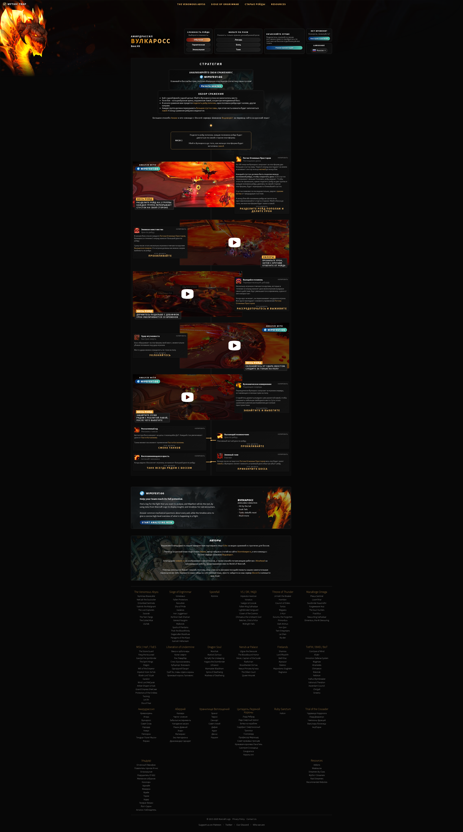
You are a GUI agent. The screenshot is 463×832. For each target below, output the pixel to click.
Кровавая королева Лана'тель (248, 744)
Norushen (180, 603)
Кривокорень (146, 713)
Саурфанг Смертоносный (248, 727)
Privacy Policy (238, 819)
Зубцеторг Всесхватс (180, 665)
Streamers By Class (317, 772)
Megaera (282, 610)
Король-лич (248, 754)
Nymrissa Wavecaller (146, 596)
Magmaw (317, 661)
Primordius (282, 620)
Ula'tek (146, 624)
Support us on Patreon (209, 824)
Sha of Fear (146, 703)
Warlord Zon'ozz (214, 654)
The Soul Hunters (316, 610)
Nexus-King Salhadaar (316, 617)
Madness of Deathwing (214, 675)
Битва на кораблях (248, 723)
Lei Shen (282, 634)
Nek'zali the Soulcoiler (146, 599)
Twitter (228, 824)
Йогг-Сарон (146, 806)
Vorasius (248, 599)
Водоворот (227, 117)
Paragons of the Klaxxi (180, 638)
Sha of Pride (180, 606)
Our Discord (242, 824)
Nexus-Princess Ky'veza (249, 668)
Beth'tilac (283, 658)
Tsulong (146, 696)
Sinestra (316, 693)
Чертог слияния (180, 717)
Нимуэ (146, 730)
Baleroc (282, 665)
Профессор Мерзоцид (249, 737)
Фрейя (146, 792)
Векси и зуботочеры (180, 651)
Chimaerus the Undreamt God (248, 617)
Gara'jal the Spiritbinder (146, 658)
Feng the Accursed (146, 654)
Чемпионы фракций (317, 720)
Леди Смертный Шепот (248, 720)
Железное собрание (146, 778)
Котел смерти (180, 654)
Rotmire (214, 596)
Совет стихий (214, 723)
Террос (214, 717)
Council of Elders (282, 603)
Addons (317, 765)
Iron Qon (282, 627)
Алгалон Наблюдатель (146, 810)
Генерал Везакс (146, 803)
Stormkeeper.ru (244, 551)
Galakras (180, 610)
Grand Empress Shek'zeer (146, 689)
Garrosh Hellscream (180, 641)
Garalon (146, 679)
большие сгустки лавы (206, 108)
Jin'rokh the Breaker (282, 596)
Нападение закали (180, 723)
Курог (214, 730)
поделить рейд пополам (204, 103)
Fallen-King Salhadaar (248, 606)
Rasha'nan (248, 661)
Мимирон (146, 789)
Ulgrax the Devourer (248, 651)
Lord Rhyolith (283, 654)
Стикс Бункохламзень (180, 661)
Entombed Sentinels (146, 603)
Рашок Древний (180, 727)
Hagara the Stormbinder (214, 661)
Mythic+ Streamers (317, 775)
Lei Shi (146, 699)
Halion (283, 713)
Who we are (259, 824)
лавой (164, 110)
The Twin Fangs (146, 617)
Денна (214, 734)
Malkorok (180, 624)
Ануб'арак (316, 727)
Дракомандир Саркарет (180, 741)
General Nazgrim (180, 620)
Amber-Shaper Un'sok (146, 686)
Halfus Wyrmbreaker (316, 679)
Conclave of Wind (316, 651)
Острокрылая (146, 772)
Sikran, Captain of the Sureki (248, 658)
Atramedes (316, 665)
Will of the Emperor (146, 668)
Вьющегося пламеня (142, 248)
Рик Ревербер (180, 658)
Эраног (214, 713)
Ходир (146, 799)
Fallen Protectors (180, 599)
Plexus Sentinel (316, 596)
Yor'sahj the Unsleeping (214, 658)
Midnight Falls (249, 624)
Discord (255, 572)
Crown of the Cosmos (248, 613)
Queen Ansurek (248, 675)
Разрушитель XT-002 (146, 775)
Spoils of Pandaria (180, 627)
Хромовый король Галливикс (180, 675)
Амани (174, 117)
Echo (225, 545)
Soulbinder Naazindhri (316, 603)
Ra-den (283, 638)
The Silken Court (249, 672)
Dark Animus (282, 624)
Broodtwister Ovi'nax (249, 665)
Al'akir (316, 654)
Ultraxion (214, 665)
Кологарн (146, 782)
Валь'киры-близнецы (316, 723)
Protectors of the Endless (146, 693)
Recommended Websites (316, 782)
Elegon (146, 665)
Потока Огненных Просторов (172, 236)
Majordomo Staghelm (282, 668)
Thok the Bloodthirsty (180, 631)
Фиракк (146, 741)
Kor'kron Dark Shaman (180, 617)
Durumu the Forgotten (282, 617)
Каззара (180, 713)
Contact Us (251, 819)
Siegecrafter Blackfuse (180, 634)
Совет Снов (146, 723)
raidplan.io (180, 560)
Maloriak (316, 672)
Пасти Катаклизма (149, 437)
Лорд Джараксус (316, 717)
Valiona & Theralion (316, 682)
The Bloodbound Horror (248, 654)
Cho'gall (316, 689)
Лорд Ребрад (248, 716)
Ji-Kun (283, 613)
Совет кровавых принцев (248, 741)
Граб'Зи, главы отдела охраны (180, 672)
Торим (146, 796)
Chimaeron (316, 668)
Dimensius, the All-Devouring (316, 620)
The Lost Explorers (146, 610)
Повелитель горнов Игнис (146, 768)
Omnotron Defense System (316, 658)
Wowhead (260, 560)
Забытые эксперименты (180, 720)
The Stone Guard (146, 651)
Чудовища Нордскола (317, 713)
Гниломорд (249, 734)
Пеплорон (146, 734)
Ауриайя (146, 785)
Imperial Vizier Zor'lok (146, 672)
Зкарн (180, 730)
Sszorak (146, 613)
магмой (262, 169)
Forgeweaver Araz (316, 606)
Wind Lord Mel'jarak (146, 682)
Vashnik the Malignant (146, 606)
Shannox (282, 651)
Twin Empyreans (283, 631)
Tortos (282, 606)
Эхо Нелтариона (180, 737)
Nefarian (316, 675)
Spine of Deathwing (214, 672)
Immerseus (180, 596)
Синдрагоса (248, 751)
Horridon (282, 599)
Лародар (146, 727)
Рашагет (214, 737)
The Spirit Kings (146, 661)
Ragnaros (283, 672)
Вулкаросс (146, 720)
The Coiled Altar (146, 620)
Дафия (214, 727)
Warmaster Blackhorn (214, 668)
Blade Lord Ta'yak (146, 675)
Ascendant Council (317, 686)
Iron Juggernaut (180, 613)
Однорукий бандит (180, 668)
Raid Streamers (316, 778)
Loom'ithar (316, 599)
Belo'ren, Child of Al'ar (248, 620)
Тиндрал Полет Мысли (146, 737)
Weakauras (317, 768)
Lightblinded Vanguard (248, 610)
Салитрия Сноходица (248, 748)
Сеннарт (214, 720)
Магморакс (180, 734)
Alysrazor (283, 661)
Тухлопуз (249, 730)
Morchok (214, 651)
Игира (146, 717)
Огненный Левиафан (146, 765)
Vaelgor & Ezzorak (248, 603)
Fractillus (317, 613)
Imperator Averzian (248, 596)
